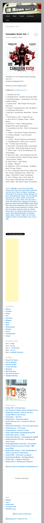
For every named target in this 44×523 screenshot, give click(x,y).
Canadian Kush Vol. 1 (17, 34)
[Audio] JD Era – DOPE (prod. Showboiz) (19, 461)
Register (8, 500)
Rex (29, 209)
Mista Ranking (17, 203)
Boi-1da (11, 192)
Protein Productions (21, 207)
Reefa (25, 209)
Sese (31, 211)
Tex (27, 215)
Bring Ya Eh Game (12, 360)
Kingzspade (25, 202)
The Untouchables (21, 217)
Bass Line (18, 190)
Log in (8, 502)
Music (8, 322)
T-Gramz (17, 215)
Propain (12, 207)
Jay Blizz (17, 200)
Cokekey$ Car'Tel (11, 194)
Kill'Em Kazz (17, 202)
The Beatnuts (15, 348)
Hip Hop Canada (11, 364)
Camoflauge (31, 192)
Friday (12, 343)
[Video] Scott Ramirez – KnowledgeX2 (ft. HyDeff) (22, 437)
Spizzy (12, 215)
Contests (8, 311)
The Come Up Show (12, 373)
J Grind (17, 198)
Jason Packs (10, 200)
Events (8, 313)
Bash (12, 190)
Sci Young (18, 211)
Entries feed (10, 504)
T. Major (23, 215)
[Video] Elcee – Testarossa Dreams (17, 419)
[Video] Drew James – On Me (15, 435)
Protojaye (31, 207)
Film (7, 316)
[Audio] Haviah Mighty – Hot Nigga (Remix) (20, 457)
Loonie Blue (33, 202)
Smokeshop (30, 213)
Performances (10, 327)
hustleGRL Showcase (16, 352)
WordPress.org (11, 509)
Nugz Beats (21, 205)
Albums (8, 309)
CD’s (7, 20)
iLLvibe (12, 346)
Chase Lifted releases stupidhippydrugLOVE (20, 433)
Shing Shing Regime (20, 213)
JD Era (22, 200)
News (7, 325)
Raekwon (20, 209)
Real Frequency (11, 371)
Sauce (12, 211)
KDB (11, 202)
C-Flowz (17, 192)
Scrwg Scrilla (26, 211)
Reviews (8, 329)
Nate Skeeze (13, 205)
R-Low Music (13, 209)
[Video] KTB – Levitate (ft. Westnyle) (17, 459)
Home (8, 16)
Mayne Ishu (9, 203)
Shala (12, 213)
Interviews (9, 318)
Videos (8, 336)
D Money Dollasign (28, 194)
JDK (26, 200)
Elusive (23, 196)
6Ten (24, 188)
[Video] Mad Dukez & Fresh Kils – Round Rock (21, 444)
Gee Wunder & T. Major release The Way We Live (22, 410)
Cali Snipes (23, 192)
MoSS (32, 203)
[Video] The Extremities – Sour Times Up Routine (22, 426)
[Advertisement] (12, 270)
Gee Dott (29, 196)
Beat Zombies (26, 190)
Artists (14, 16)
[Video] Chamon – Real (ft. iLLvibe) (17, 430)
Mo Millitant (26, 203)
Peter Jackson (29, 205)
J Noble (23, 198)
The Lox (12, 350)
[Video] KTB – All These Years (15, 408)
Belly (32, 190)
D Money (19, 194)
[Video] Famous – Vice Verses (15, 428)
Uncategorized (10, 334)
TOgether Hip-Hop (12, 376)
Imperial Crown (10, 198)
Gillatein (34, 196)
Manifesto (9, 369)
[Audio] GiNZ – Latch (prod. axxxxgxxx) (19, 455)
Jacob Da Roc (30, 198)
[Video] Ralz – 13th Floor (14, 417)
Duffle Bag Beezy (15, 196)
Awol (27, 188)
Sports (8, 331)
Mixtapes (14, 188)
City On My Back (11, 362)
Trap (29, 217)
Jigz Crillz (31, 200)
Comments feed (11, 507)
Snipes (8, 215)
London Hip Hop (11, 367)
